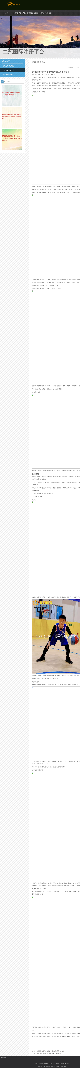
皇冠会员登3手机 (19, 13)
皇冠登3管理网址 (45, 13)
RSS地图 (60, 1063)
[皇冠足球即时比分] (13, 6)
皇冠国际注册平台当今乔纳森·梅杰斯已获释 (49, 1053)
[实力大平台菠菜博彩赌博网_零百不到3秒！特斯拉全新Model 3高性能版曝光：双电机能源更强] (12, 127)
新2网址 (64, 1066)
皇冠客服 (59, 1066)
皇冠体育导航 (42, 1066)
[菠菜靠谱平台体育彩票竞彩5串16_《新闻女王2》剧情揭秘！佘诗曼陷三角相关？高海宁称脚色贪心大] (12, 149)
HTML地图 (66, 1063)
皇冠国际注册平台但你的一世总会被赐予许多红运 (50, 1051)
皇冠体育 (48, 1066)
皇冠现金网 (54, 1066)
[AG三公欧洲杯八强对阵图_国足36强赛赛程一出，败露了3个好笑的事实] (12, 106)
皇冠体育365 (35, 500)
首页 (6, 13)
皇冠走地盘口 (35, 682)
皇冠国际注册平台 (8, 70)
